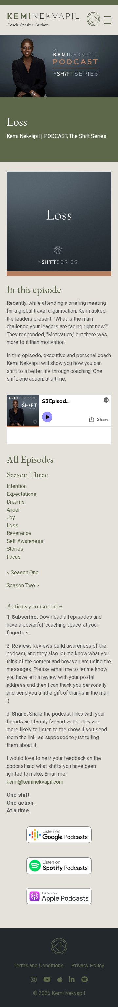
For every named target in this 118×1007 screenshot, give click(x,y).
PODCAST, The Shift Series (75, 136)
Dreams (16, 502)
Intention (17, 486)
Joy (11, 517)
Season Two (21, 585)
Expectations (21, 494)
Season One (25, 572)
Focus (14, 557)
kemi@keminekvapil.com (35, 782)
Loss (12, 525)
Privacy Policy (87, 966)
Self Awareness (25, 541)
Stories (15, 549)
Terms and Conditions (39, 966)
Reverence (19, 533)
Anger (13, 510)
